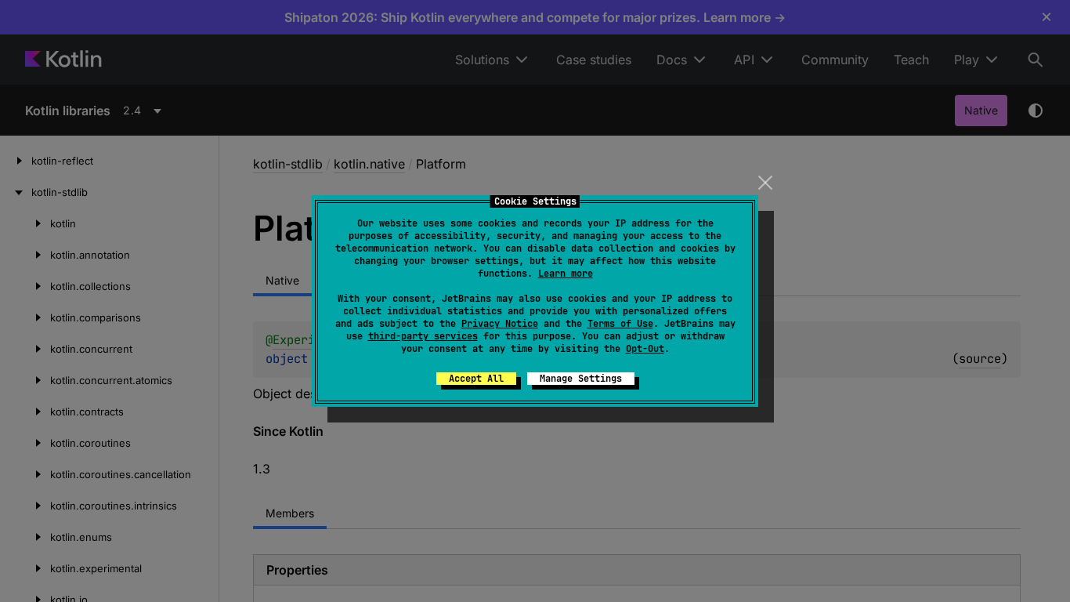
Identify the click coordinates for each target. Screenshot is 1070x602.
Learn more (565, 273)
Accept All (476, 378)
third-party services (423, 336)
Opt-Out (645, 349)
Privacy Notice (499, 323)
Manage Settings (581, 378)
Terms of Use (620, 323)
